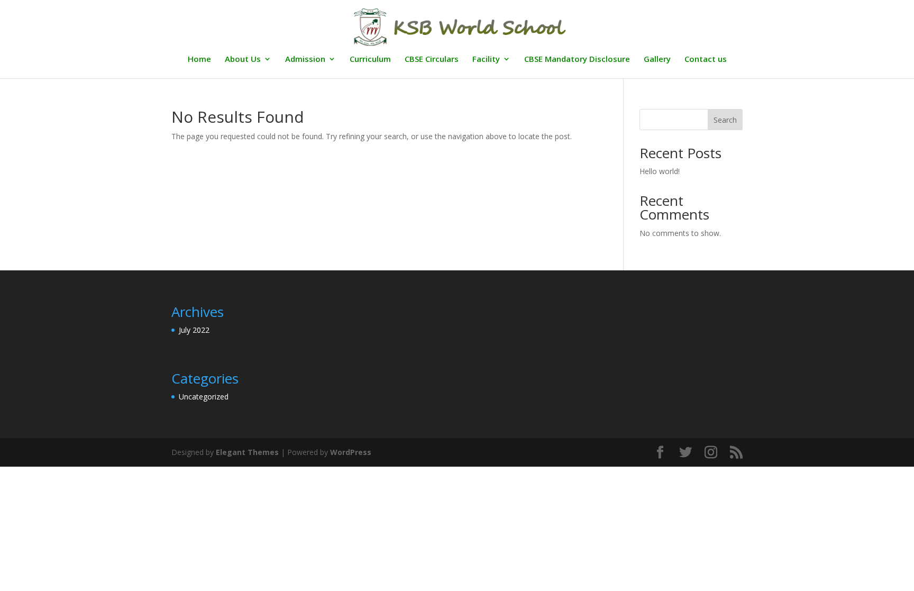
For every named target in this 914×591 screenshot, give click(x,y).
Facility (486, 59)
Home (199, 59)
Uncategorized (204, 397)
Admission (305, 59)
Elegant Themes (247, 452)
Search (725, 120)
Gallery (657, 59)
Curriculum (370, 59)
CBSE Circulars (432, 59)
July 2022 (194, 330)
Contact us (705, 59)
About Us (243, 59)
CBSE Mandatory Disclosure (577, 59)
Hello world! (659, 171)
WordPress (350, 452)
